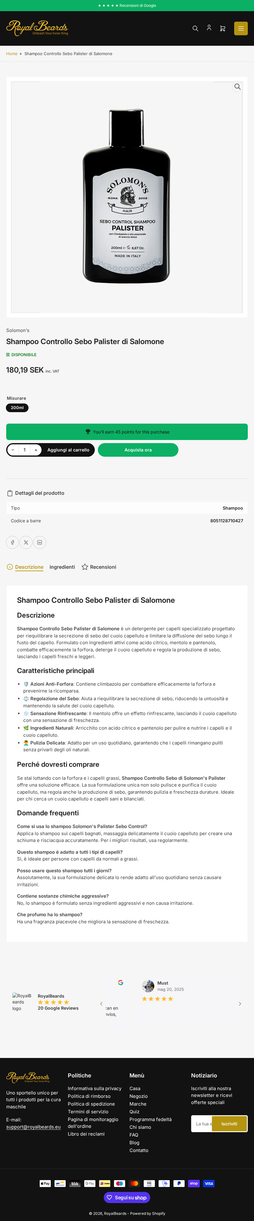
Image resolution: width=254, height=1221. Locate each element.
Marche (138, 1104)
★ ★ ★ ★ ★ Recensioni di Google (127, 5)
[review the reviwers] (109, 983)
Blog (134, 1142)
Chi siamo (140, 1127)
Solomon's (17, 330)
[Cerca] (195, 28)
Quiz (134, 1112)
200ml (17, 407)
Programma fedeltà (150, 1119)
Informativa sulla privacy (94, 1088)
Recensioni (103, 567)
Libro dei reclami (86, 1134)
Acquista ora (138, 449)
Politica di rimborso (89, 1096)
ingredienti (62, 567)
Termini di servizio (88, 1112)
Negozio (138, 1096)
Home (12, 53)
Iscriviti (229, 1123)
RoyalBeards (115, 1213)
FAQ (133, 1135)
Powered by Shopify (147, 1213)
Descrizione (29, 567)
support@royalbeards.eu (33, 1127)
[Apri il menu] (241, 28)
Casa (134, 1088)
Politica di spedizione (91, 1104)
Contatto (138, 1150)
